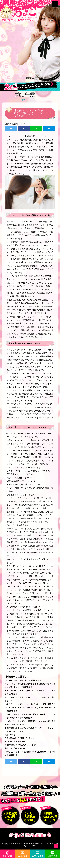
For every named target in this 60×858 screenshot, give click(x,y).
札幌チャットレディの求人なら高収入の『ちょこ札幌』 (33, 843)
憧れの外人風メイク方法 (15, 741)
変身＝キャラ (10, 735)
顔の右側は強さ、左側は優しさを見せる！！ (23, 680)
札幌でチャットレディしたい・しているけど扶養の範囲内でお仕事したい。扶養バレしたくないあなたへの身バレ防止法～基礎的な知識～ (30, 707)
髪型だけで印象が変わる (15, 748)
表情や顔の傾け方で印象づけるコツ (19, 738)
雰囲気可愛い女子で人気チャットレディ (21, 745)
